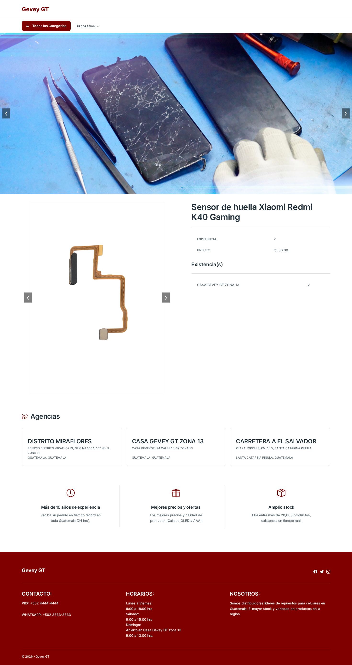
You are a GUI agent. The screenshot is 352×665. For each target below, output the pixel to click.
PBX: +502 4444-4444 (40, 603)
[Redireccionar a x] (322, 571)
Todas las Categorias (49, 26)
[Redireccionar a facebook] (315, 571)
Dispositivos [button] (85, 26)
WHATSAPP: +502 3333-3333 (46, 615)
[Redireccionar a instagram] (328, 571)
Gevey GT (35, 9)
